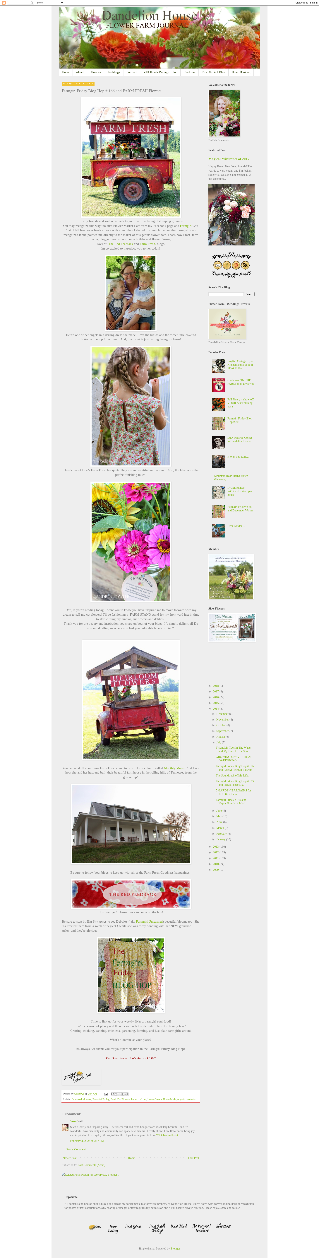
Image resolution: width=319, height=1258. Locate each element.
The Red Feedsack (120, 244)
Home (66, 72)
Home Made (169, 1099)
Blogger (175, 1248)
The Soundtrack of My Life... (233, 775)
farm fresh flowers (81, 1099)
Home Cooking (241, 72)
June (219, 810)
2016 (216, 697)
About (80, 72)
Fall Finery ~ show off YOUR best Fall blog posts (240, 403)
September (222, 731)
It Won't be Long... (238, 456)
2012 (216, 852)
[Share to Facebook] (123, 1094)
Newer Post (69, 1158)
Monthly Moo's (174, 768)
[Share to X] (119, 1094)
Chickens (189, 72)
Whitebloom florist (167, 1135)
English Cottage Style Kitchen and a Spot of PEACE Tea (240, 365)
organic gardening (186, 1099)
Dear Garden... (236, 526)
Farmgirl (186, 226)
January (221, 839)
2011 (216, 858)
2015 (216, 702)
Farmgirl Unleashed (149, 921)
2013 (216, 846)
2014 (216, 708)
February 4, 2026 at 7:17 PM (87, 1140)
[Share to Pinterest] (126, 1094)
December (222, 713)
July (219, 742)
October (221, 725)
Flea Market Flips (213, 72)
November (222, 719)
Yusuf (74, 1121)
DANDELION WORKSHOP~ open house (240, 491)
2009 (216, 869)
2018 (216, 685)
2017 (216, 691)
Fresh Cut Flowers (120, 1099)
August (221, 736)
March (220, 827)
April (219, 822)
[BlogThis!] (116, 1094)
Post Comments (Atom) (91, 1165)
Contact (131, 72)
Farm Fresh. (148, 244)
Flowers (95, 72)
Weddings (113, 72)
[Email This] (112, 1094)
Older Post (193, 1158)
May (219, 816)
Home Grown (155, 1099)
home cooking (138, 1099)
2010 (216, 864)
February (222, 833)
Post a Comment (76, 1149)
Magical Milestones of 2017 (228, 159)
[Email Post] (105, 1093)
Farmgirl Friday (100, 1099)
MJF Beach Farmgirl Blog (160, 72)
